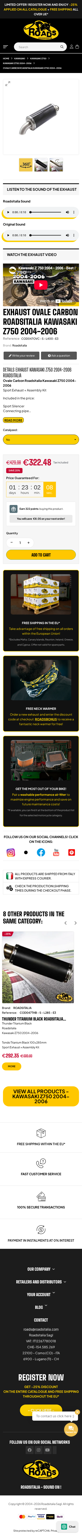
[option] (38, 1004)
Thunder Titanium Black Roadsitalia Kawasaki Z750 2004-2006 (32, 1019)
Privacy (55, 1530)
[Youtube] (48, 1450)
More (11, 1066)
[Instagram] (39, 1450)
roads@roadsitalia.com (41, 1329)
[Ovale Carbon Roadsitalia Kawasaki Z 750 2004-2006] (41, 165)
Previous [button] (65, 922)
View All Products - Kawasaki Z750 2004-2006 (41, 1096)
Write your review (23, 355)
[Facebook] (30, 1450)
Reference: (9, 1012)
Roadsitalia (19, 345)
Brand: (7, 345)
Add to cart (41, 555)
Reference (11, 338)
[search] (62, 46)
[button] (41, 1410)
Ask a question (60, 355)
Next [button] (75, 922)
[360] (25, 165)
